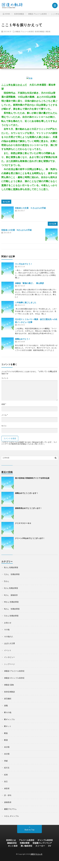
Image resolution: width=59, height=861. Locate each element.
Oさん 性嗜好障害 (11, 616)
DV (49, 846)
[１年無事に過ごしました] (7, 307)
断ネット (7, 726)
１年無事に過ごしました (25, 302)
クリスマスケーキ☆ (23, 523)
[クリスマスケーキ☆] (7, 528)
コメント (5, 378)
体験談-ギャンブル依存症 (14, 678)
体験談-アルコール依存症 (24, 31)
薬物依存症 (12, 843)
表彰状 (47, 31)
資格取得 (7, 802)
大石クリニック (36, 854)
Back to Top (29, 830)
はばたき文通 (9, 643)
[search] (56, 458)
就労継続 (7, 698)
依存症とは (11, 840)
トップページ (9, 664)
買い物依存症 (26, 846)
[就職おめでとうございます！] (7, 498)
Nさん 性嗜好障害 (12, 609)
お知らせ (7, 623)
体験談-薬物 (9, 685)
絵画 (6, 774)
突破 (6, 761)
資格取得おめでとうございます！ (28, 508)
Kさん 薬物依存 (11, 595)
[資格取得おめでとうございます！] (7, 513)
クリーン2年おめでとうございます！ (30, 538)
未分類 (6, 747)
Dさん (6, 581)
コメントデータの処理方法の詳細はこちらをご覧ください (29, 443)
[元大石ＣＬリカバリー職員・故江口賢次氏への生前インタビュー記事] (7, 324)
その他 (6, 629)
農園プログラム (10, 809)
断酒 (6, 740)
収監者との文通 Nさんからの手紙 (16, 230)
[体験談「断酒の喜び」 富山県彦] (7, 288)
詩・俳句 (7, 795)
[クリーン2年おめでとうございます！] (7, 543)
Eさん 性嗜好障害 (11, 588)
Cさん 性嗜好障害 (12, 574)
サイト (4, 426)
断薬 (6, 733)
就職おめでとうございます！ (26, 493)
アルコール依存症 (26, 840)
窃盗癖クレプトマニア (42, 843)
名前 (3, 404)
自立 (6, 781)
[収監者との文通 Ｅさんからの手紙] (7, 212)
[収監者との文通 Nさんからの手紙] (51, 234)
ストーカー (40, 846)
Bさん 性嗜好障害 (11, 567)
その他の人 (8, 636)
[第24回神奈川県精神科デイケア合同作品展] (7, 483)
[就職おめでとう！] (7, 343)
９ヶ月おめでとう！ (23, 264)
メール (4, 415)
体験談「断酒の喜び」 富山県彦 (29, 283)
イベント (7, 650)
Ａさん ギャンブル (11, 816)
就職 (6, 705)
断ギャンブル (9, 719)
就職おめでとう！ (22, 339)
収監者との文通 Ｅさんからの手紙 (30, 208)
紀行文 (6, 768)
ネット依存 (13, 846)
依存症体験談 (40, 31)
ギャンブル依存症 (45, 840)
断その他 (7, 712)
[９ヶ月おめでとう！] (7, 268)
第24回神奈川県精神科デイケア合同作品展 (32, 478)
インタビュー (9, 657)
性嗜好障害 (25, 843)
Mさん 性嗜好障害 (11, 602)
